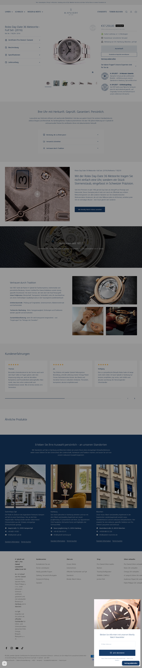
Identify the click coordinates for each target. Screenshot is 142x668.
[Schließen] (136, 603)
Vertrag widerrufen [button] (130, 663)
